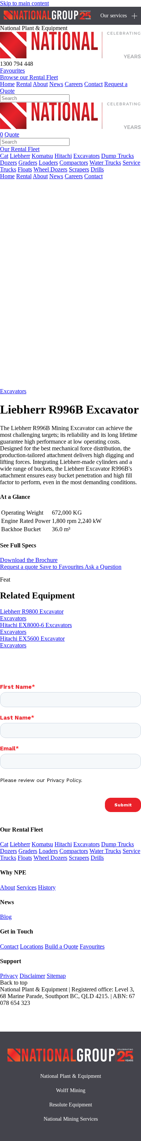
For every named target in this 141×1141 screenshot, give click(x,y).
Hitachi (63, 156)
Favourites (92, 946)
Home (7, 84)
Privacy (9, 976)
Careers (74, 84)
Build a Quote (61, 946)
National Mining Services (71, 1119)
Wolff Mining (70, 1090)
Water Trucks (105, 162)
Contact (93, 84)
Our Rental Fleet (19, 149)
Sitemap (56, 976)
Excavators (86, 156)
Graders (27, 162)
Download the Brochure (29, 560)
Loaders (48, 162)
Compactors (73, 162)
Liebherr (20, 156)
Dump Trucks (117, 156)
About (40, 84)
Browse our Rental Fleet (29, 77)
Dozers (8, 162)
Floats (25, 169)
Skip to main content (24, 3)
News (56, 84)
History (47, 887)
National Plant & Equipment (70, 1076)
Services (26, 887)
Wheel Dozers (50, 169)
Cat (4, 156)
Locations (31, 946)
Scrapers (79, 169)
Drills (97, 169)
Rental (24, 84)
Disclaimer (32, 976)
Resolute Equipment (70, 1105)
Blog (6, 917)
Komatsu (42, 156)
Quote (12, 134)
